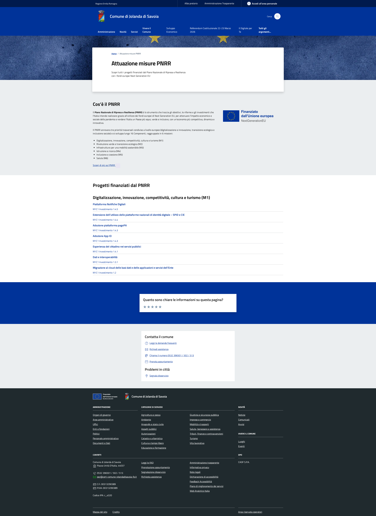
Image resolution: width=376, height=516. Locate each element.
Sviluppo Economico (171, 30)
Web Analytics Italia (200, 491)
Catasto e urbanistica (151, 438)
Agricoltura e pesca (150, 415)
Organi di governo (102, 415)
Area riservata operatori (250, 512)
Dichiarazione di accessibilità (204, 477)
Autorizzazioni (148, 433)
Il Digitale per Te (245, 30)
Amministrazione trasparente (204, 462)
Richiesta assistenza (151, 477)
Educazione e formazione (153, 448)
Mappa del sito (100, 512)
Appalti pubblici (149, 429)
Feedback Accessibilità (201, 481)
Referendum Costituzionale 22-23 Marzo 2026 (210, 30)
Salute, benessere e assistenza (205, 429)
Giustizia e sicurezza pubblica (204, 415)
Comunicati (244, 419)
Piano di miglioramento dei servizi (206, 486)
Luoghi (241, 441)
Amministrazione (106, 32)
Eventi (241, 446)
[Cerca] (277, 16)
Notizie (241, 415)
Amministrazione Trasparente (219, 3)
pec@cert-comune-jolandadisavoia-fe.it (117, 477)
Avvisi (241, 424)
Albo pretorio (191, 3)
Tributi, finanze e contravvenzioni (206, 433)
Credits (116, 512)
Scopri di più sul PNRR (104, 165)
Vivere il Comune (146, 30)
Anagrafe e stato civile (152, 424)
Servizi (134, 32)
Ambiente (146, 419)
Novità (123, 32)
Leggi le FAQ (147, 462)
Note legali (195, 472)
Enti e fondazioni (101, 429)
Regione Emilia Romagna (106, 3)
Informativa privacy (199, 467)
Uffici (95, 424)
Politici (96, 433)
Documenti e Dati (101, 443)
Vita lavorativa (197, 443)
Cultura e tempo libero (152, 443)
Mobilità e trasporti (199, 424)
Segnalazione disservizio (153, 472)
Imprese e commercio (200, 419)
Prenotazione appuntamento (155, 467)
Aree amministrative (103, 419)
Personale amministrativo (106, 438)
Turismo (194, 438)
